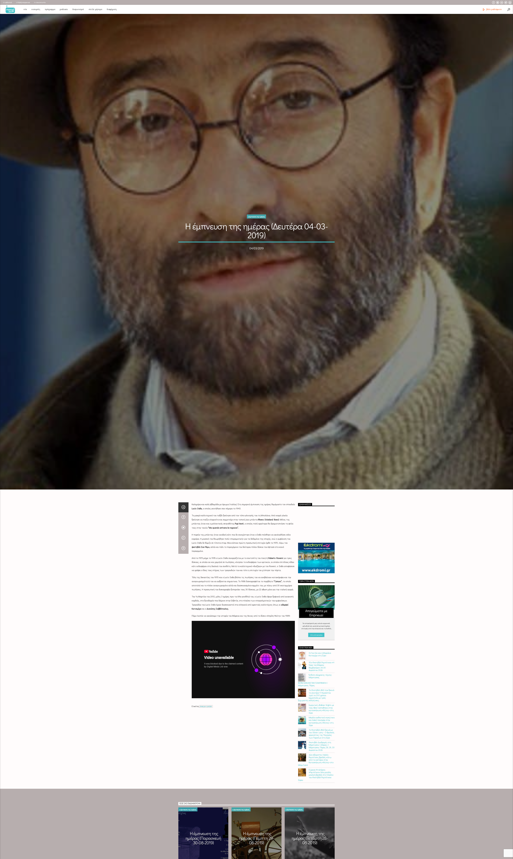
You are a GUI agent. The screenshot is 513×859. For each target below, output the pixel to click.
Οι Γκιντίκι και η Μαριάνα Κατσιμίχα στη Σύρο (320, 655)
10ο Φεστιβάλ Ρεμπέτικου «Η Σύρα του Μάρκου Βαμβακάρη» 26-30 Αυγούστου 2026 (321, 668)
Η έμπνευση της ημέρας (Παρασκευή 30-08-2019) (203, 839)
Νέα (25, 9)
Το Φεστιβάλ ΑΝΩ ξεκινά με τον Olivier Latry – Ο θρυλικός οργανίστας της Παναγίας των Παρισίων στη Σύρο (321, 735)
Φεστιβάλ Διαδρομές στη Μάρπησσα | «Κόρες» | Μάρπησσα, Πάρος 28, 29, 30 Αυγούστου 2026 (322, 748)
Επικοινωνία (40, 2)
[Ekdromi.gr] (316, 559)
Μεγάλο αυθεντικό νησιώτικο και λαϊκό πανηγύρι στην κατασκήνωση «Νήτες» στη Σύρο (322, 723)
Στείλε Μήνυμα (95, 9)
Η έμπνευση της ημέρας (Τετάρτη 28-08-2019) (310, 839)
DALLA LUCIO (206, 708)
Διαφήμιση (111, 9)
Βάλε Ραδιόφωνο (494, 9)
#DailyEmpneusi (23, 2)
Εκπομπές (35, 9)
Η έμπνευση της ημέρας (256, 217)
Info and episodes (316, 636)
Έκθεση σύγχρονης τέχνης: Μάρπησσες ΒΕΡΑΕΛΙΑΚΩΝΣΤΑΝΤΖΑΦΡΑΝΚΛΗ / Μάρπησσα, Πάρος (315, 681)
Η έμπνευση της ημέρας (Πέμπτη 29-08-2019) (256, 839)
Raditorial (8, 2)
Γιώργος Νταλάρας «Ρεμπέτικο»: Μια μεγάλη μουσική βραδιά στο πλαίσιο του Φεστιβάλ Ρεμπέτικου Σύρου (315, 776)
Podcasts (64, 9)
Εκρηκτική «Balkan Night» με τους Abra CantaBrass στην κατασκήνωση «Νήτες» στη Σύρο (321, 710)
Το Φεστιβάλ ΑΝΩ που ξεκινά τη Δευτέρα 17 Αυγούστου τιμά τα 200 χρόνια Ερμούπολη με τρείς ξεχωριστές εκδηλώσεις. (316, 696)
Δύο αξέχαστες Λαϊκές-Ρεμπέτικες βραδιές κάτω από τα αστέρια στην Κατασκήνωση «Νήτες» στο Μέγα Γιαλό (315, 761)
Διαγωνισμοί (78, 9)
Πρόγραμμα (50, 9)
